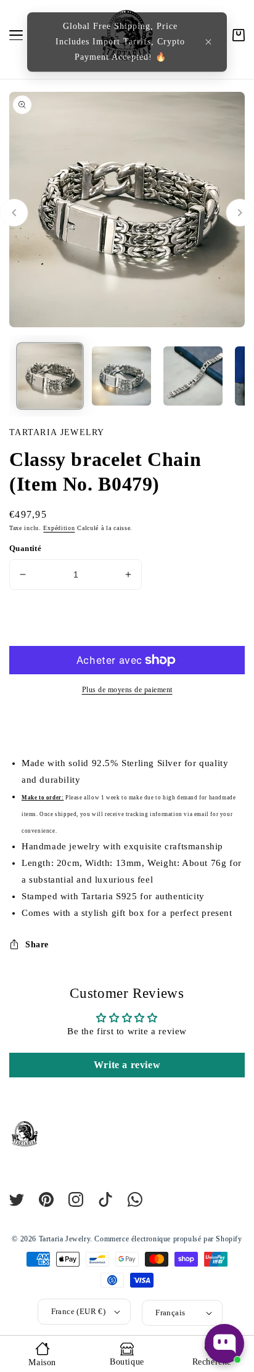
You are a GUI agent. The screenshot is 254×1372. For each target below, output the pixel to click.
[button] (208, 41)
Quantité (25, 548)
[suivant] (239, 212)
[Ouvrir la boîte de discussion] (224, 1343)
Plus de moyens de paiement (127, 689)
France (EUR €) (78, 1311)
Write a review (127, 1065)
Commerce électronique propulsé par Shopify (168, 1239)
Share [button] (37, 944)
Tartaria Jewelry (65, 1239)
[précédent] (14, 212)
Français (170, 1312)
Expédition (59, 528)
